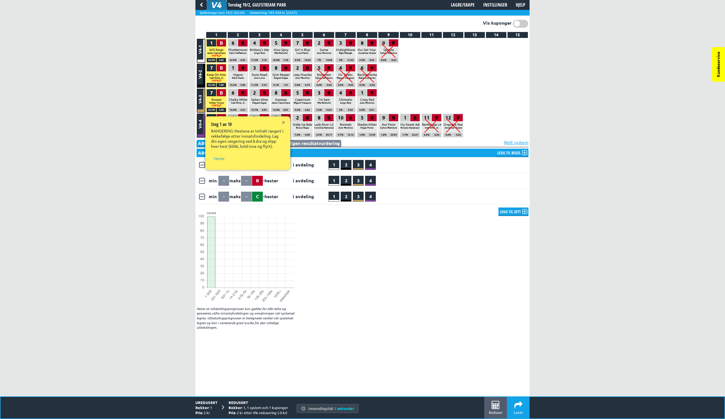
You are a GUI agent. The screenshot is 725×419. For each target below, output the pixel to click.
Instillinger (495, 5)
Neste (219, 158)
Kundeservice (718, 64)
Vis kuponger (497, 22)
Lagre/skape (463, 5)
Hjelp (520, 5)
